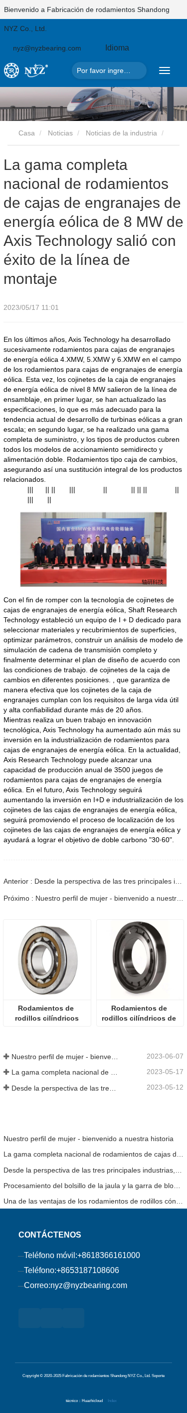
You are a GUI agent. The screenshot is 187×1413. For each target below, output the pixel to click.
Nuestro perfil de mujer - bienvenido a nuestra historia (65, 1057)
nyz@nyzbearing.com (88, 1285)
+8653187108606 (87, 1270)
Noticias (60, 133)
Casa (25, 133)
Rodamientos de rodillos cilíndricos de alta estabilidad (140, 1013)
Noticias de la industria (121, 133)
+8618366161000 (108, 1255)
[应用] (136, 70)
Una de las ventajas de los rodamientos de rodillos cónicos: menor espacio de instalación (93, 1201)
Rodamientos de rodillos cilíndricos (47, 1013)
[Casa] (35, 70)
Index (112, 1400)
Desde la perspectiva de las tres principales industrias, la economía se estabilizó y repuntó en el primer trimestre (65, 1088)
